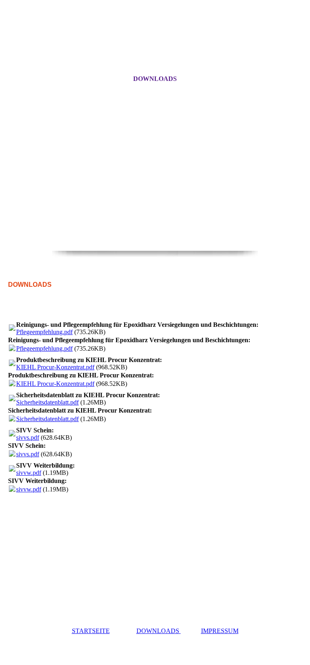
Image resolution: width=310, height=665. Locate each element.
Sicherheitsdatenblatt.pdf (47, 402)
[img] (155, 202)
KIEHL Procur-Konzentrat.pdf (55, 367)
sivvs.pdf (27, 437)
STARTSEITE (91, 630)
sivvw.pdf (28, 472)
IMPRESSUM (220, 630)
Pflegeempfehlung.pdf (44, 331)
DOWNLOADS (155, 78)
